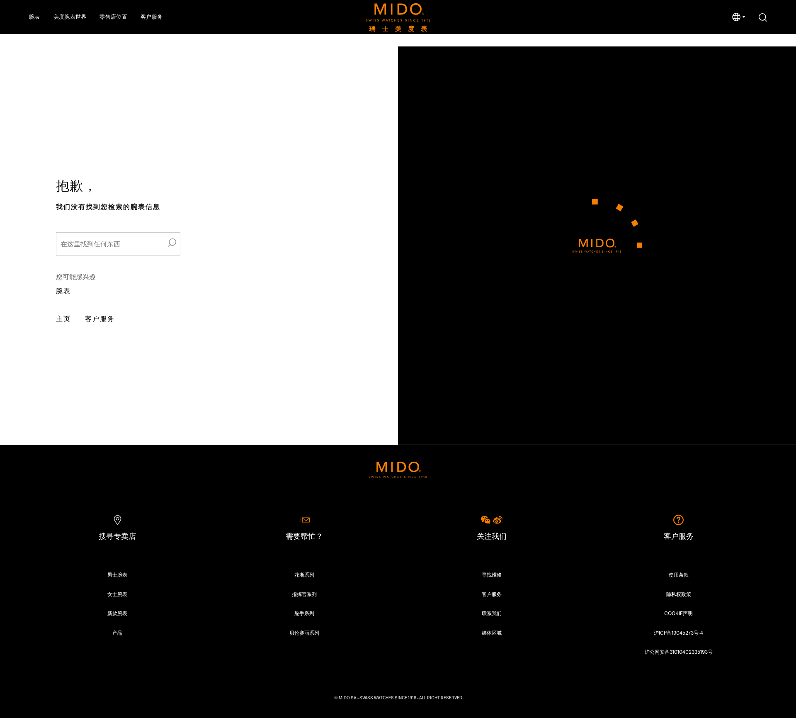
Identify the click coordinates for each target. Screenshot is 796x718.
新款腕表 (117, 613)
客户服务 (152, 16)
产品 (117, 633)
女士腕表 (117, 594)
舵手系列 (304, 613)
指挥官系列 (304, 594)
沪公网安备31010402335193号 (679, 652)
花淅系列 (304, 575)
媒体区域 (492, 633)
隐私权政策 (678, 594)
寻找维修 (492, 575)
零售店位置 (113, 16)
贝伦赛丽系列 (304, 633)
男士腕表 (117, 575)
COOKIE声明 (678, 613)
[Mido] (398, 17)
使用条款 (679, 575)
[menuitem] (34, 17)
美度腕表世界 (70, 16)
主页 (63, 318)
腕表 (34, 16)
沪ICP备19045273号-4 (678, 633)
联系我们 (492, 613)
